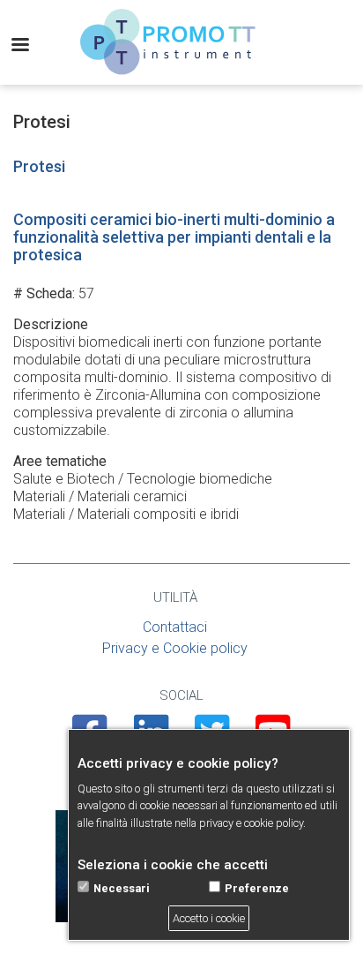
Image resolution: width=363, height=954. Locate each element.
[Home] (168, 42)
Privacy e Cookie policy (175, 648)
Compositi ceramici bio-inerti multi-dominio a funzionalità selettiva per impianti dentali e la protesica (174, 237)
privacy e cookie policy (251, 823)
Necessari (121, 888)
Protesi (39, 166)
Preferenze (257, 888)
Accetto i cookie (209, 918)
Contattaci (175, 627)
